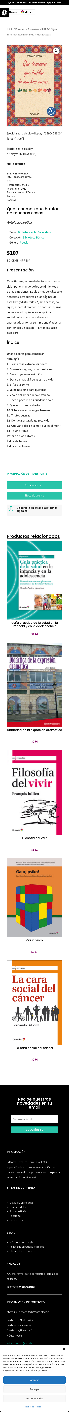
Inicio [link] (10, 29)
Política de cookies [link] (33, 1406)
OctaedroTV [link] (16, 1220)
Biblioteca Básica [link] (33, 237)
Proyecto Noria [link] (18, 1211)
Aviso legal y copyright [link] (22, 1242)
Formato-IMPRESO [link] (38, 29)
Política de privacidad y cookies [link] (27, 1246)
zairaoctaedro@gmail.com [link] (21, 1343)
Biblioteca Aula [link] (27, 232)
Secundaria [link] (45, 232)
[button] (64, 1348)
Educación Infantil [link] (19, 1207)
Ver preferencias (34, 1398)
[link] (4, 12)
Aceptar (34, 1380)
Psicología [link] (15, 1216)
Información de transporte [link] (24, 1251)
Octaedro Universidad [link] (21, 1202)
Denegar (34, 1389)
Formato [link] (20, 29)
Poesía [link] (24, 242)
